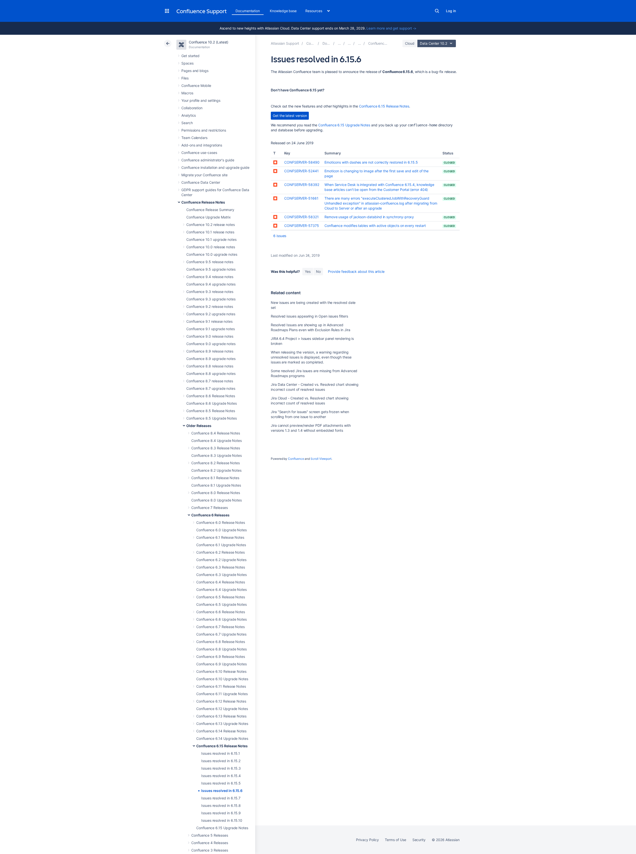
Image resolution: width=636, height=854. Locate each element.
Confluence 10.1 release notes (210, 232)
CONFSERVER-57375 (301, 225)
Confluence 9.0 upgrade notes (211, 344)
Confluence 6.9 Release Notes (220, 656)
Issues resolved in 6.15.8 (221, 805)
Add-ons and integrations (201, 145)
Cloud (409, 43)
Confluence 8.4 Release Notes (215, 433)
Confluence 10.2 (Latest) (208, 42)
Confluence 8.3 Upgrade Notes (216, 455)
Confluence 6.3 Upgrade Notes (221, 574)
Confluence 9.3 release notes (209, 291)
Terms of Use (395, 840)
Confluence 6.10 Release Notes (221, 671)
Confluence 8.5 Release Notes (210, 411)
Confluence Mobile (196, 85)
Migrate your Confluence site (204, 175)
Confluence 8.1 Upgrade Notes (216, 485)
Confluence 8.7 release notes (209, 381)
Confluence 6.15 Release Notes (222, 746)
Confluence (296, 459)
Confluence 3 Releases (209, 850)
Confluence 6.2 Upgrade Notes (221, 560)
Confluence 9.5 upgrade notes (211, 269)
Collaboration (191, 108)
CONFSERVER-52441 (301, 171)
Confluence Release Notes (203, 202)
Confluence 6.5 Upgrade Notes (221, 604)
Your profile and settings (200, 100)
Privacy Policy (367, 840)
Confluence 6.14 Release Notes (221, 731)
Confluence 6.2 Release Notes (220, 552)
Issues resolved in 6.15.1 (220, 753)
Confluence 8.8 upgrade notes (211, 373)
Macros (187, 93)
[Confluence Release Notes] (339, 43)
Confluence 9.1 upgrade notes (210, 329)
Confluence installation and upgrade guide (215, 167)
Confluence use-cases (199, 152)
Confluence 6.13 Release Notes (221, 716)
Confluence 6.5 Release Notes (220, 597)
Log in (451, 11)
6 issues (279, 236)
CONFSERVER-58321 (301, 217)
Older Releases (198, 426)
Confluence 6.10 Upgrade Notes (222, 679)
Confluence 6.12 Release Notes (221, 701)
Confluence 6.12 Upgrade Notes (222, 709)
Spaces (187, 63)
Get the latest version (290, 115)
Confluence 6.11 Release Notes (221, 686)
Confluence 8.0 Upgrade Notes (216, 500)
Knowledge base (283, 11)
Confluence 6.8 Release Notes (220, 642)
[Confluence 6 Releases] (359, 43)
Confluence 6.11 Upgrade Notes (222, 694)
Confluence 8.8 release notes (209, 366)
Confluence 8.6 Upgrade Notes (211, 403)
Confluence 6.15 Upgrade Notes (222, 828)
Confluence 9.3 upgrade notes (211, 299)
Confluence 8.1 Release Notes (215, 478)
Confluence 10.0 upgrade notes (211, 254)
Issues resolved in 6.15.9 (221, 813)
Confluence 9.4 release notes (209, 277)
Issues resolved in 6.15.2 (220, 761)
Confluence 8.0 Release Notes (215, 493)
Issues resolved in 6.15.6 (221, 790)
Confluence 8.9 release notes (209, 351)
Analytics (188, 115)
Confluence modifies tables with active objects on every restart (375, 225)
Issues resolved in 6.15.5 (221, 783)
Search (437, 11)
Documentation (248, 11)
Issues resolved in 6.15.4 (221, 776)
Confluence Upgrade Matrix (208, 217)
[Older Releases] (349, 43)
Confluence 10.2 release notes (210, 224)
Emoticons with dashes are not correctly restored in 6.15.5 (371, 162)
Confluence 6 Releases (210, 515)
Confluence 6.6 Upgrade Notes (221, 619)
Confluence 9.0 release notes (209, 336)
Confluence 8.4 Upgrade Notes (216, 440)
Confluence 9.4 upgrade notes (211, 284)
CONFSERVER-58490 (301, 162)
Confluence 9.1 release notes (209, 321)
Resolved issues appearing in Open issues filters (309, 316)
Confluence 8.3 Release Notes (215, 448)
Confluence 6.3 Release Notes (220, 567)
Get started (190, 56)
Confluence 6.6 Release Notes (220, 612)
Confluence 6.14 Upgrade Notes (222, 738)
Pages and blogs (194, 71)
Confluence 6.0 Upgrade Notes (221, 530)
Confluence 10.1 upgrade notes (211, 239)
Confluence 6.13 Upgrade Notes (222, 723)
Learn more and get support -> (391, 28)
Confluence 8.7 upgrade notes (210, 388)
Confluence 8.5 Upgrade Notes (211, 418)
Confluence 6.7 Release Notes (220, 627)
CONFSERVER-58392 (301, 184)
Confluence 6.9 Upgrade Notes (221, 664)
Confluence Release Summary (210, 210)
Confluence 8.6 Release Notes (210, 396)
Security (419, 840)
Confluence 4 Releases (209, 843)
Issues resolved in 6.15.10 (221, 820)
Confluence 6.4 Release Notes (220, 582)
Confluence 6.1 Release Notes (220, 537)
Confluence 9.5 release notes (209, 262)
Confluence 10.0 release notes (210, 247)
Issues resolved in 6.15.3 (221, 768)
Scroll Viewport (321, 459)
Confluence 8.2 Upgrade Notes (216, 470)
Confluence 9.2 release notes (209, 306)
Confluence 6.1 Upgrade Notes (221, 545)
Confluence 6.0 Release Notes (220, 522)
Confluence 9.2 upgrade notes (210, 314)
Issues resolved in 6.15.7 (220, 798)
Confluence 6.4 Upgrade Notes (221, 589)
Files (185, 78)
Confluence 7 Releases (209, 507)
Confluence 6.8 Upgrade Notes (221, 649)
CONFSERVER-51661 (301, 198)
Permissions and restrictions (203, 130)
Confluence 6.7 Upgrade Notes (221, 634)
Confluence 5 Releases (209, 835)
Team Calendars (194, 138)
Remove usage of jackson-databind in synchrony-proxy (369, 217)
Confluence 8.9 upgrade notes (211, 358)
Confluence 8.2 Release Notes (215, 463)
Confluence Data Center (200, 182)
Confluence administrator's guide (207, 160)
